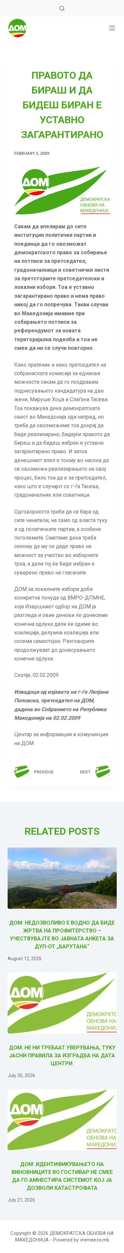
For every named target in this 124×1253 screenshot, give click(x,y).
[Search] (62, 8)
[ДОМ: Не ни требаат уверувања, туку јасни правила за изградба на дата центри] (62, 1003)
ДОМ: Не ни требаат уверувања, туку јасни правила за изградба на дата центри (62, 1055)
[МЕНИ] (112, 28)
